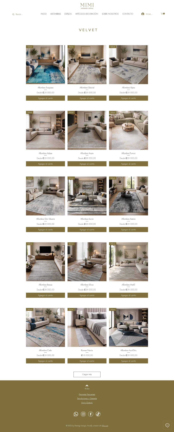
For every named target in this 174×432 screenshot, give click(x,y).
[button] (163, 14)
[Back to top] (87, 385)
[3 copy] (91, 414)
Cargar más (87, 374)
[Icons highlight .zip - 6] (98, 414)
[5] (76, 414)
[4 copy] (83, 414)
